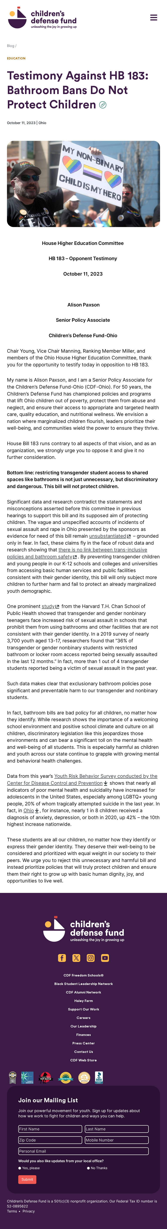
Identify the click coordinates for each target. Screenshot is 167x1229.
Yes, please (31, 1168)
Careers (83, 1018)
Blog (10, 45)
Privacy (29, 1211)
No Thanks (99, 1168)
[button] (104, 104)
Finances (83, 1035)
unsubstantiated (107, 536)
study (48, 606)
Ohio (28, 810)
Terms (12, 1211)
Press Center (83, 1043)
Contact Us (83, 1052)
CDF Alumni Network (83, 992)
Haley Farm (83, 1001)
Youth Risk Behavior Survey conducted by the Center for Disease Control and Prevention (82, 780)
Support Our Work (83, 1009)
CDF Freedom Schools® (83, 975)
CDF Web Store (83, 1060)
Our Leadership (83, 1026)
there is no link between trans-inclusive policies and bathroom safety (77, 553)
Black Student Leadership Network (83, 984)
